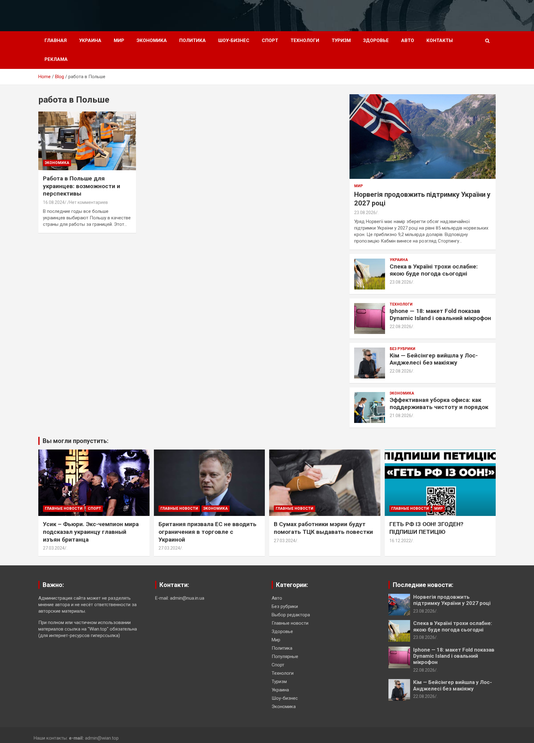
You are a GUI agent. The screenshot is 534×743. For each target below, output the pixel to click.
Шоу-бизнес (233, 40)
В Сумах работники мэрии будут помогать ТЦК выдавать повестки (323, 528)
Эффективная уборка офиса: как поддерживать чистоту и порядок (439, 403)
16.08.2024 (54, 202)
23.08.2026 (365, 212)
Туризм (341, 40)
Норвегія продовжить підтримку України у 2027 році (451, 600)
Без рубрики (402, 349)
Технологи (304, 40)
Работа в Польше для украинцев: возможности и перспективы (81, 186)
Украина (90, 40)
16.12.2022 (400, 540)
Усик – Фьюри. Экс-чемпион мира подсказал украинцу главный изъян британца (91, 532)
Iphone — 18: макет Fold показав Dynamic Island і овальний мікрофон (440, 314)
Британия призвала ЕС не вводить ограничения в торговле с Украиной (207, 532)
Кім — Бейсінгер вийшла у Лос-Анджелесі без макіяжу (434, 359)
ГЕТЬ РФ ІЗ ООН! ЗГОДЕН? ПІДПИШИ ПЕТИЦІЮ (426, 528)
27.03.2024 (54, 548)
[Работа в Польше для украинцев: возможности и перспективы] (87, 141)
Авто (407, 40)
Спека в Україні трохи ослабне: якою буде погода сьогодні (434, 270)
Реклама (56, 59)
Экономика (152, 40)
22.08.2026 (400, 326)
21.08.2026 (400, 415)
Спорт (270, 40)
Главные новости (64, 508)
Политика (192, 40)
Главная (55, 40)
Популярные (285, 656)
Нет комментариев (88, 202)
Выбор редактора (291, 615)
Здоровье (376, 40)
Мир (119, 40)
